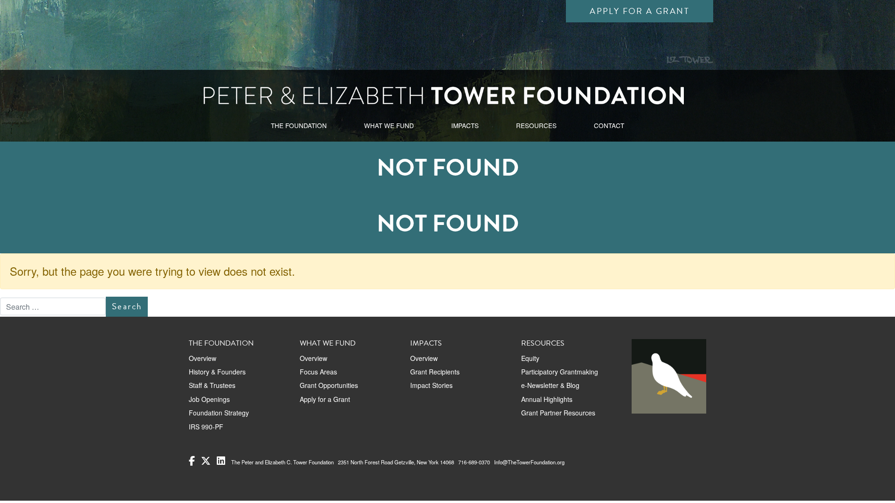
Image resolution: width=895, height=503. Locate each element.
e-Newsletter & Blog (550, 385)
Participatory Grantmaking (559, 371)
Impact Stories (431, 385)
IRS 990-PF (206, 426)
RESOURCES (536, 125)
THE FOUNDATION (299, 125)
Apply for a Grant (639, 11)
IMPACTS (465, 125)
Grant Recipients (435, 371)
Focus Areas (318, 371)
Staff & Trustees (212, 385)
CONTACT (609, 125)
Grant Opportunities (329, 385)
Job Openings (209, 399)
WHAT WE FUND (389, 125)
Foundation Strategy (219, 412)
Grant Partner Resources (558, 412)
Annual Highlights (546, 399)
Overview (202, 358)
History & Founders (217, 371)
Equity (530, 358)
